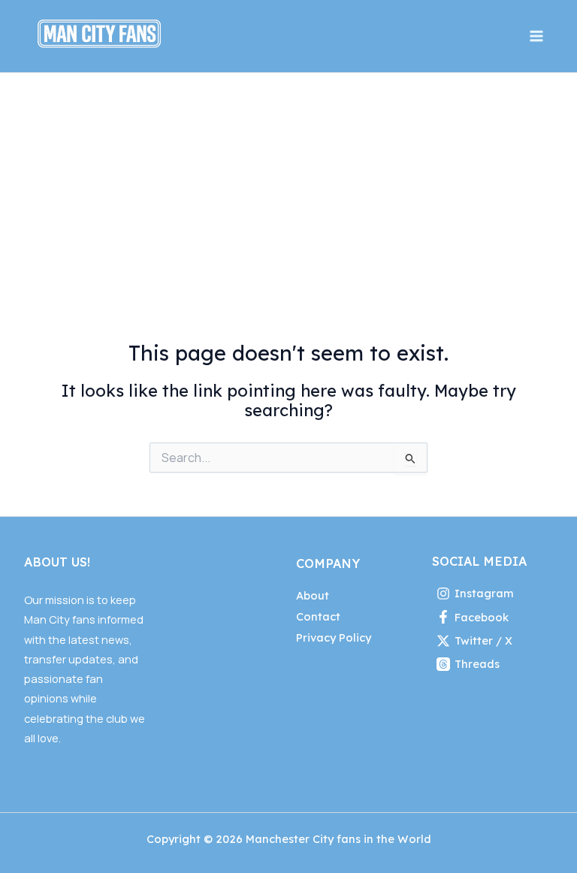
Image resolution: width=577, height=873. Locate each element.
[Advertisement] (288, 185)
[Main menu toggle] (536, 36)
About (312, 595)
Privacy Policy (333, 637)
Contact (318, 616)
